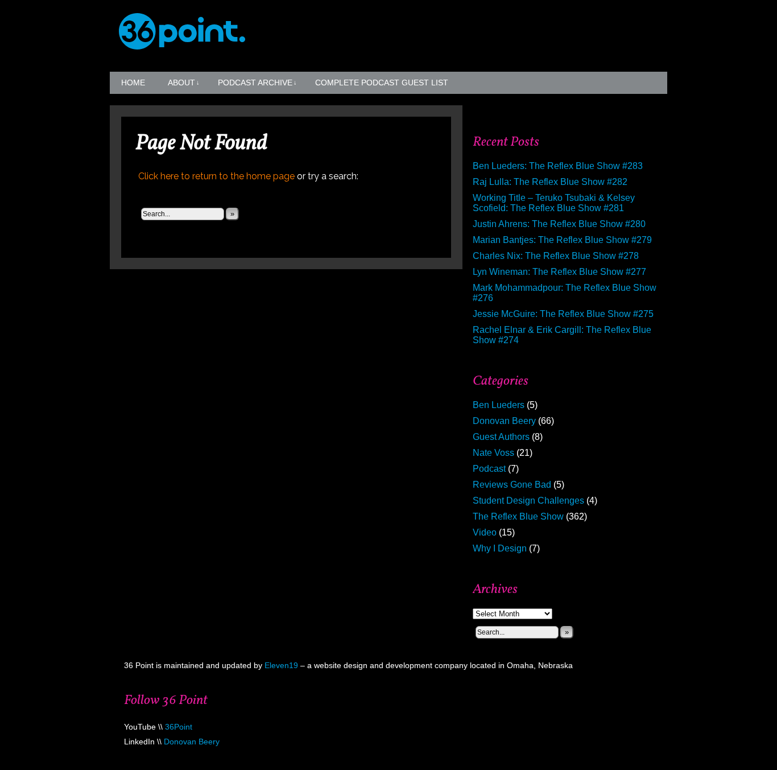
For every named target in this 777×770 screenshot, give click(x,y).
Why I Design (500, 548)
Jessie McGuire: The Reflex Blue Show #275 (563, 314)
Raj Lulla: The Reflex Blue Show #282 (550, 182)
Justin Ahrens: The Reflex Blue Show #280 (559, 224)
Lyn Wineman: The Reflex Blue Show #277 (559, 272)
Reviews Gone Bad (512, 484)
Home (133, 82)
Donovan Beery (504, 421)
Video (485, 532)
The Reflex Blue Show (518, 516)
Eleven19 (281, 665)
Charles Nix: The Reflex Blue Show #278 (556, 256)
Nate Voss (493, 453)
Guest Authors (501, 437)
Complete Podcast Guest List (381, 82)
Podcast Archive (257, 82)
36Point (178, 726)
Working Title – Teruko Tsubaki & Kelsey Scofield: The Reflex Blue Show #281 (554, 203)
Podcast (489, 468)
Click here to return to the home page (216, 176)
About (184, 82)
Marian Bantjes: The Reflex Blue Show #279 (562, 240)
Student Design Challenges (528, 500)
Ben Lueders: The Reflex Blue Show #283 (558, 166)
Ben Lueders (498, 405)
